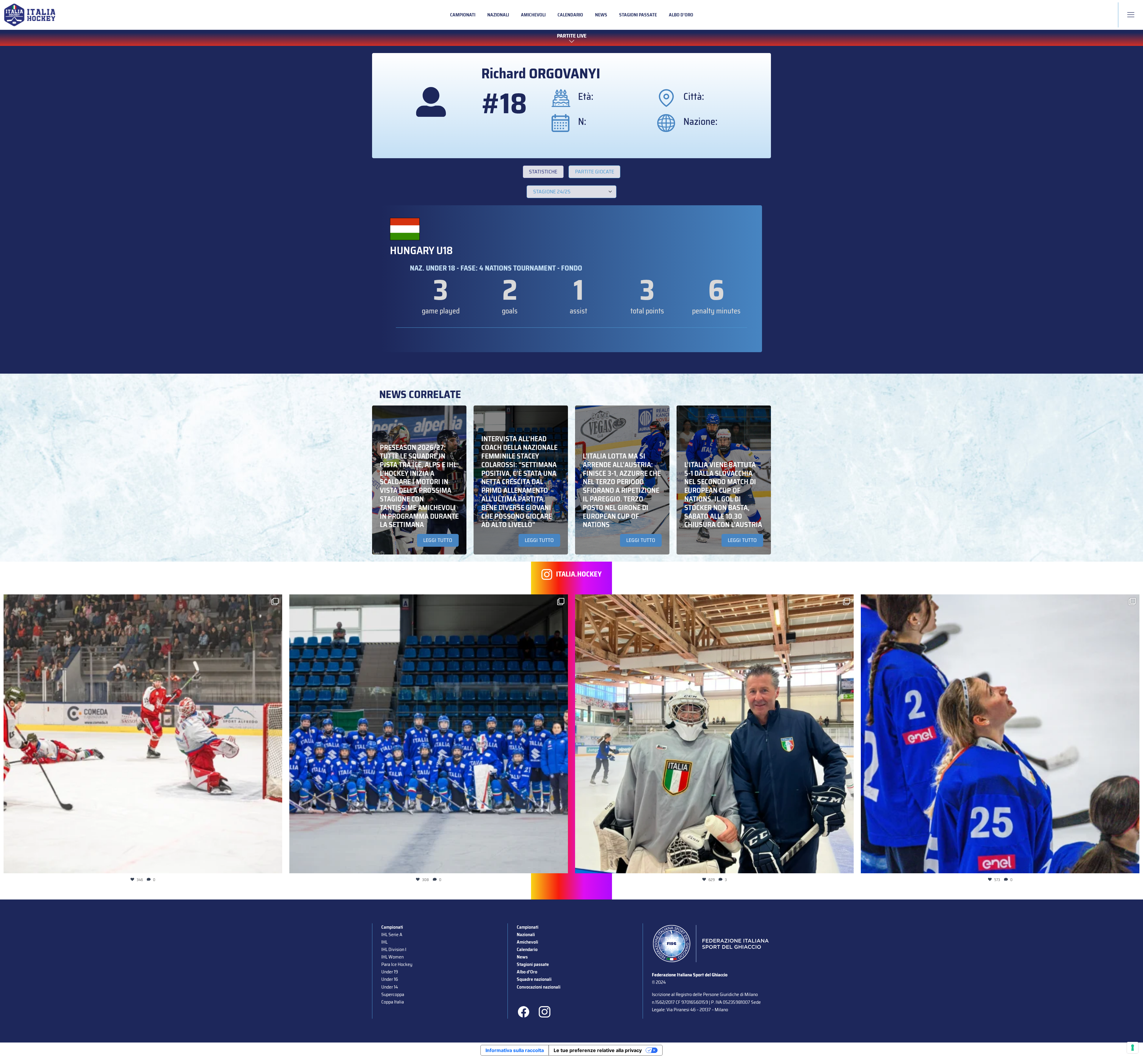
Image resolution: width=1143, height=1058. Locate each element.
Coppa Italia (392, 1002)
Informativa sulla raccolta (514, 1050)
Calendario (570, 14)
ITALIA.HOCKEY (579, 574)
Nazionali (498, 14)
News (601, 14)
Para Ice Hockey (396, 964)
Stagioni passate (638, 14)
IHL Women (392, 957)
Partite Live (571, 36)
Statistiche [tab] (543, 171)
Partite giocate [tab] (594, 171)
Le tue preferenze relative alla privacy (598, 1050)
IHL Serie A (391, 934)
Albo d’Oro (681, 14)
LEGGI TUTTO (437, 540)
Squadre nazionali (534, 979)
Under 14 (389, 987)
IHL (384, 942)
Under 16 (389, 979)
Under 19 (389, 971)
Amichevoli (533, 14)
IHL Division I (393, 949)
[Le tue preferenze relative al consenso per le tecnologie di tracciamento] (1132, 1047)
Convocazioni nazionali (538, 987)
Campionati (462, 14)
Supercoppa (392, 994)
